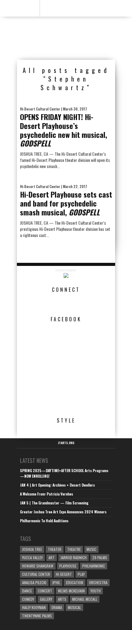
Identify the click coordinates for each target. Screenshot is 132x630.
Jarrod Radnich (73, 557)
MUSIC (91, 549)
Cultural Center (36, 574)
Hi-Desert (64, 574)
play (81, 574)
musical (74, 607)
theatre (74, 549)
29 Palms (99, 557)
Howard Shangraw (37, 565)
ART (52, 557)
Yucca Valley (32, 557)
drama (57, 607)
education (74, 582)
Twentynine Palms (37, 615)
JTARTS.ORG (66, 442)
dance (27, 590)
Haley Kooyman (34, 607)
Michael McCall (84, 599)
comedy (28, 599)
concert (45, 590)
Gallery (46, 599)
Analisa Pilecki (34, 582)
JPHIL (56, 582)
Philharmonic (93, 565)
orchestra (98, 582)
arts (62, 599)
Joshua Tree (32, 549)
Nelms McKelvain (71, 590)
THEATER (54, 549)
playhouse (67, 565)
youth (96, 590)
